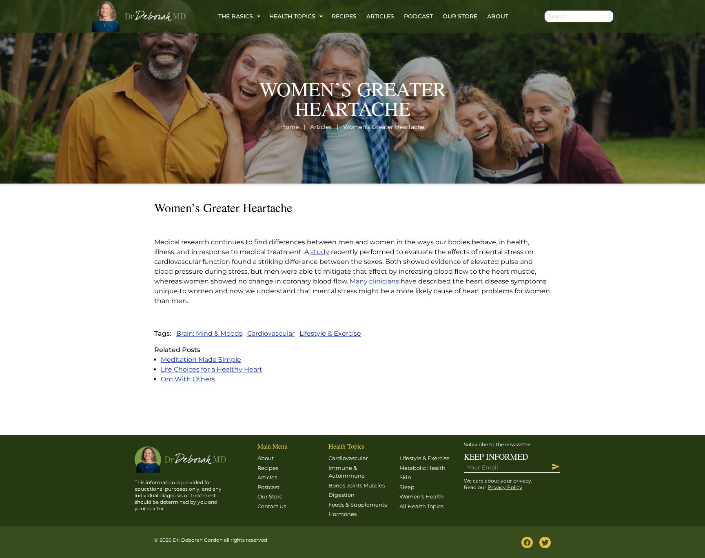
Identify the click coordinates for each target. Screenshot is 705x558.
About (497, 16)
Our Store (460, 16)
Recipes (344, 16)
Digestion (341, 495)
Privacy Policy (505, 487)
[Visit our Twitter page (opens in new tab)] (545, 542)
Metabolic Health (422, 468)
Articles (380, 16)
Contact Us (271, 506)
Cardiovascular (271, 333)
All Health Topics (421, 506)
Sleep (407, 487)
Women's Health (421, 496)
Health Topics (292, 16)
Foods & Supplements (357, 504)
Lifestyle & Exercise (330, 333)
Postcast (268, 487)
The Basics (235, 16)
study (319, 252)
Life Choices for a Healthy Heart (211, 369)
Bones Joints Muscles (356, 485)
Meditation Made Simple (201, 359)
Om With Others (188, 379)
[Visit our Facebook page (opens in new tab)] (527, 542)
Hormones (342, 514)
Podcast (418, 16)
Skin (405, 477)
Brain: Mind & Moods (209, 333)
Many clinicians (374, 281)
